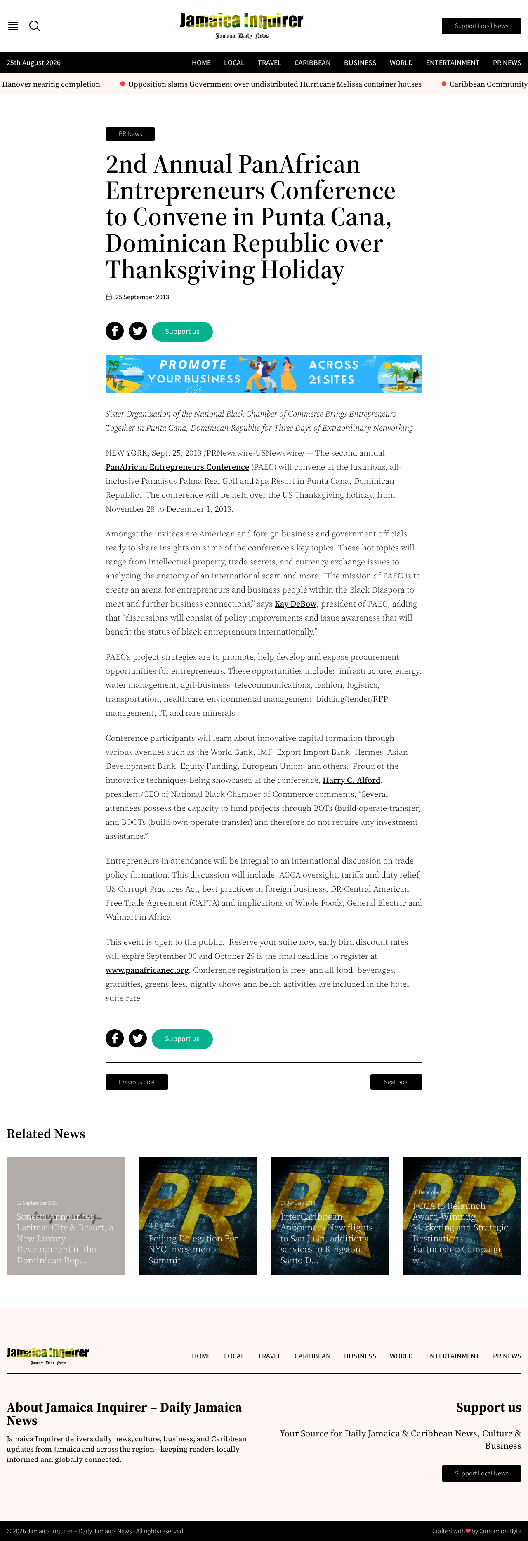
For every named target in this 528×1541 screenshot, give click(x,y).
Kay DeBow (295, 603)
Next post (396, 1082)
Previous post (137, 1082)
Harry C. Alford (351, 780)
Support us (182, 331)
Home (201, 63)
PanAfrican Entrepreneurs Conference (177, 467)
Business (360, 63)
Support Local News (481, 25)
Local (234, 63)
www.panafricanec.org (147, 970)
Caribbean (313, 63)
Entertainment (453, 63)
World (401, 63)
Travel (269, 63)
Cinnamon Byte (500, 1531)
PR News (507, 63)
